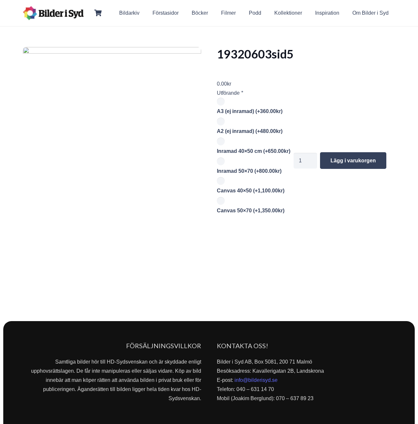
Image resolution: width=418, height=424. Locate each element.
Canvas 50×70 (250, 210)
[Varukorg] (98, 13)
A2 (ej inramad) (249, 131)
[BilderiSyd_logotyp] (53, 13)
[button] (393, 13)
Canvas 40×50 (250, 190)
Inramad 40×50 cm (253, 151)
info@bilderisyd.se (256, 380)
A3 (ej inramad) (249, 111)
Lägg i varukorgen (353, 160)
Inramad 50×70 (249, 171)
